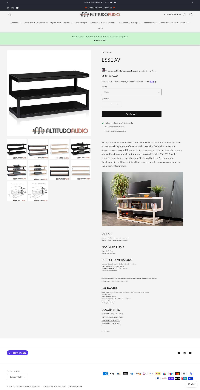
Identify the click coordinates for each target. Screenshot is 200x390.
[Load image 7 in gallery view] (59, 170)
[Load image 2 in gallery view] (38, 149)
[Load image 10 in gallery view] (38, 191)
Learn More (151, 71)
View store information (115, 131)
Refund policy (48, 386)
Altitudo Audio (18, 386)
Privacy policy (61, 386)
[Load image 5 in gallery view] (17, 170)
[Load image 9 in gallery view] (17, 191)
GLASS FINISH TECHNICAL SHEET (112, 314)
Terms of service (75, 386)
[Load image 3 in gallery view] (59, 149)
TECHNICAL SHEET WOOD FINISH (112, 317)
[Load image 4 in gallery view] (81, 149)
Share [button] (107, 331)
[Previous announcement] (8, 2)
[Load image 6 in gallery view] (38, 170)
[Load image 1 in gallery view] (17, 149)
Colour (104, 86)
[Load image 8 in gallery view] (81, 170)
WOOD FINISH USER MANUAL (111, 324)
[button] (10, 15)
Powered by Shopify (32, 386)
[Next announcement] (192, 2)
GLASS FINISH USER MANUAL (111, 320)
